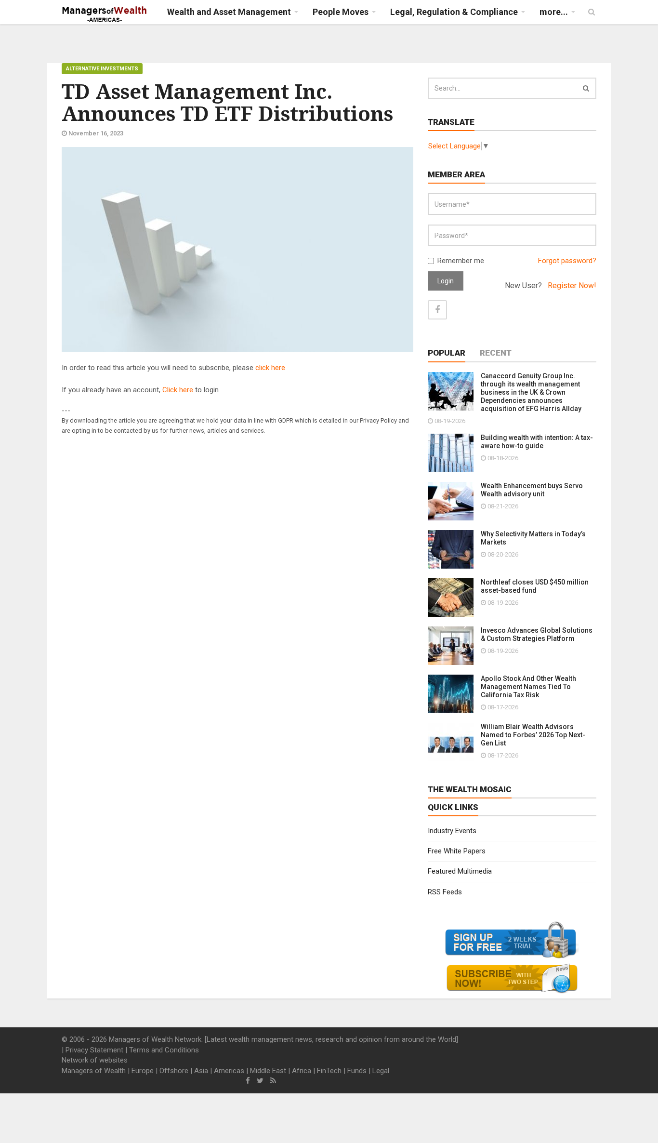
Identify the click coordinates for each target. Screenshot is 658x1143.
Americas (229, 1070)
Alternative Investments (102, 69)
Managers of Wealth (94, 1070)
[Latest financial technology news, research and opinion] (105, 14)
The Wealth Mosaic (470, 789)
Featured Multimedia (460, 871)
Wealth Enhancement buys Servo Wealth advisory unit (532, 490)
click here (270, 367)
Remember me (460, 260)
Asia (201, 1070)
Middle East (268, 1070)
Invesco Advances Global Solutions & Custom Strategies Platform (536, 634)
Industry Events (452, 830)
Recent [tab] (496, 353)
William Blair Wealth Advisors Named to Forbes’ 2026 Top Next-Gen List (533, 735)
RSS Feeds (445, 892)
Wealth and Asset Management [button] (229, 12)
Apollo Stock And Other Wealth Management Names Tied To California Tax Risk (528, 687)
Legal (380, 1070)
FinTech (329, 1070)
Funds (357, 1070)
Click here (177, 389)
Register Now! (572, 285)
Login (445, 281)
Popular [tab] (446, 353)
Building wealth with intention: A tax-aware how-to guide (537, 442)
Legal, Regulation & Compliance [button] (454, 12)
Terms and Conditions (164, 1050)
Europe (143, 1070)
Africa (301, 1070)
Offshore (173, 1070)
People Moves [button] (340, 12)
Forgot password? (567, 260)
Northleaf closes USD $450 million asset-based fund (535, 586)
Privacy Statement (94, 1050)
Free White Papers (457, 851)
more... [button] (554, 12)
